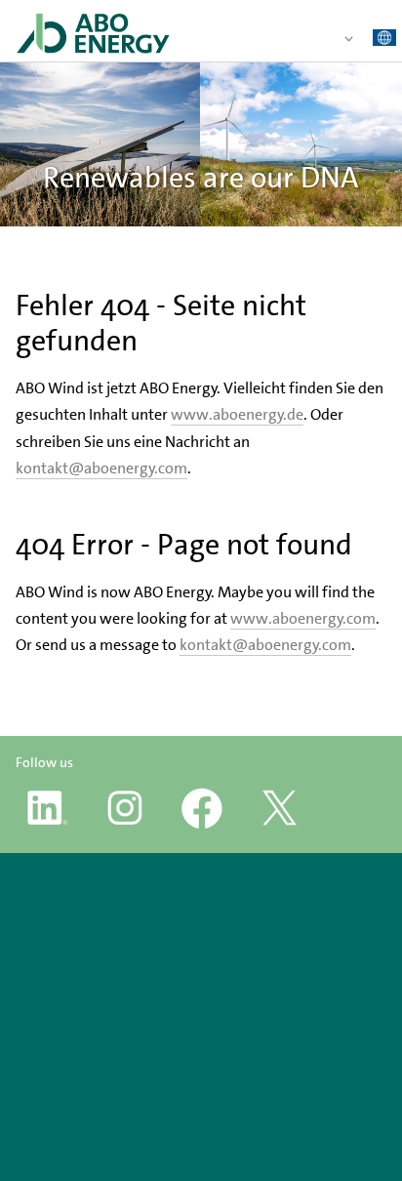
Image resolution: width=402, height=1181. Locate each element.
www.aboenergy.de (237, 414)
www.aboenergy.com (303, 618)
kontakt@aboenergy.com (101, 468)
